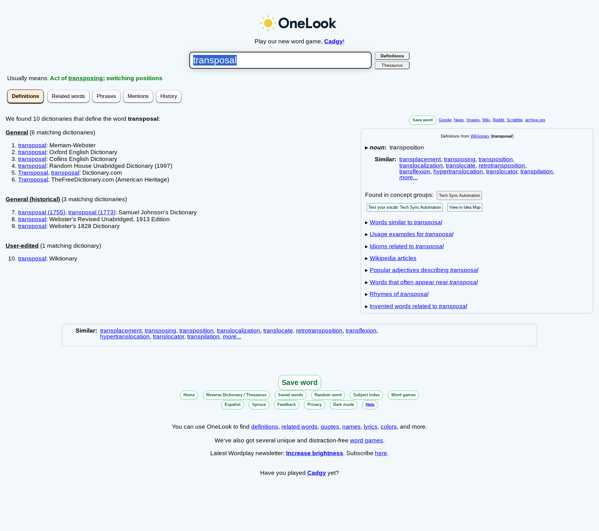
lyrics (370, 426)
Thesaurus (392, 65)
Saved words (290, 394)
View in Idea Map (464, 207)
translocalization (421, 165)
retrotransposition (502, 165)
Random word (328, 394)
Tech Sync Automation (459, 195)
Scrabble (515, 120)
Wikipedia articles (393, 258)
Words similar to (406, 222)
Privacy (314, 404)
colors (389, 426)
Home (189, 394)
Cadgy (333, 41)
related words (299, 426)
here (381, 453)
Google (445, 120)
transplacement (420, 159)
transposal (32, 145)
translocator (501, 171)
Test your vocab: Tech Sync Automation (404, 207)
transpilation (536, 171)
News (459, 120)
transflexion (414, 171)
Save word (422, 120)
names (351, 426)
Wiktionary (479, 136)
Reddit (498, 120)
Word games (403, 394)
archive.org (535, 120)
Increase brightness (314, 453)
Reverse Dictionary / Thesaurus (236, 394)
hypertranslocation (458, 171)
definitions (264, 426)
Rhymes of (399, 294)
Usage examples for (411, 234)
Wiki (486, 120)
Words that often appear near (424, 282)
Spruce (259, 404)
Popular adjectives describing (424, 270)
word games (366, 440)
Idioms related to (407, 246)
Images (473, 120)
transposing (85, 78)
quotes (330, 426)
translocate (460, 165)
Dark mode (343, 404)
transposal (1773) (91, 212)
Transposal (33, 172)
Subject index (366, 394)
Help (370, 404)
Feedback (286, 404)
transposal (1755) (41, 212)
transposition (496, 159)
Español (233, 404)
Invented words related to (418, 306)
